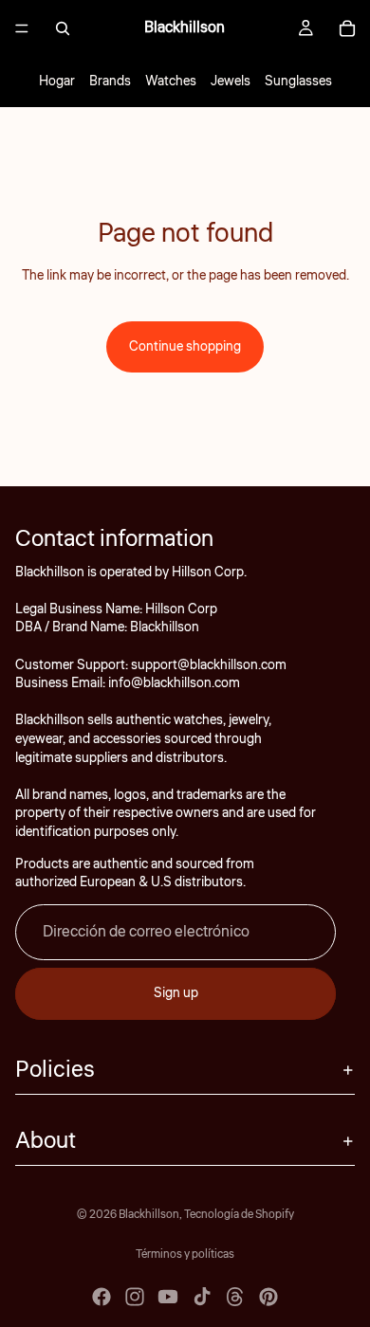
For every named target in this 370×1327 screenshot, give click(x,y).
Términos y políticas (185, 1254)
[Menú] (22, 28)
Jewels (230, 81)
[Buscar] (62, 28)
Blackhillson (149, 1215)
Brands (110, 81)
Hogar (57, 81)
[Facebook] (101, 1296)
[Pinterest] (268, 1296)
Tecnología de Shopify (239, 1215)
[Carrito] (347, 28)
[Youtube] (168, 1296)
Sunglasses (298, 81)
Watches (170, 81)
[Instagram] (134, 1296)
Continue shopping (185, 346)
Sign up (176, 993)
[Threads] (235, 1296)
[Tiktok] (202, 1296)
